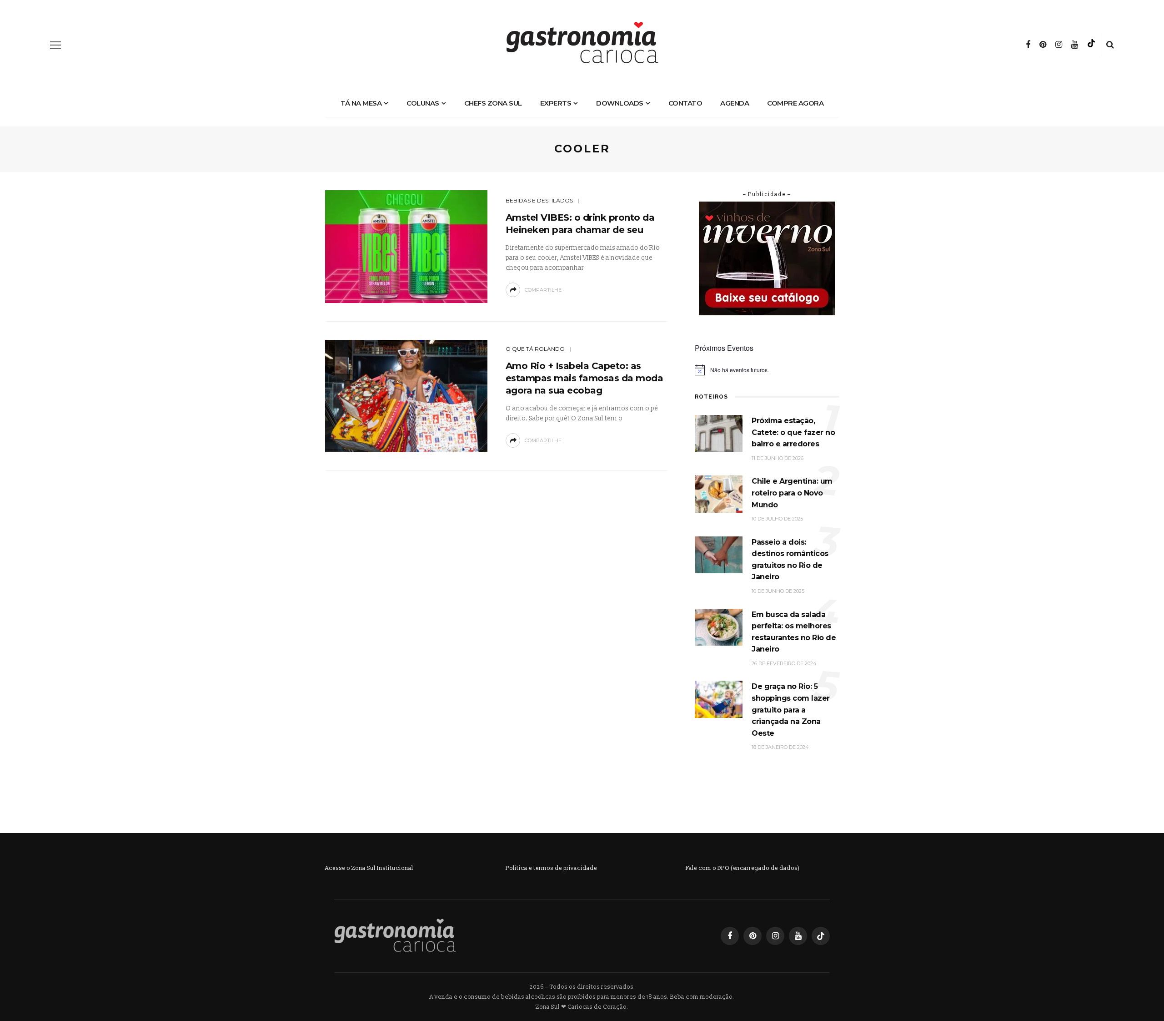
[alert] (767, 369)
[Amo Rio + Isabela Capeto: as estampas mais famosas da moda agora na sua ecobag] (406, 395)
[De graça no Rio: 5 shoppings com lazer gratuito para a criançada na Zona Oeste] (719, 699)
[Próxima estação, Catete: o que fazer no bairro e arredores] (719, 433)
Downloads (619, 103)
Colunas (422, 103)
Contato (685, 103)
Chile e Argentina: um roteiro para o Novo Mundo (792, 493)
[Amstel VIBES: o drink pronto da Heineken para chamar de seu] (406, 246)
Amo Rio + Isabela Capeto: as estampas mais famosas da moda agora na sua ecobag (584, 378)
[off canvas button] (55, 45)
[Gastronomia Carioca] (395, 935)
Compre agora (795, 103)
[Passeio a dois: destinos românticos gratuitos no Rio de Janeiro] (719, 554)
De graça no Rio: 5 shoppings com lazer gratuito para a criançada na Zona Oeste (791, 709)
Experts (556, 103)
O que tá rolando (535, 348)
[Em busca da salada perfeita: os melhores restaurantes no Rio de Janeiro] (719, 627)
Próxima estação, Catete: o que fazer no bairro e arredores (793, 432)
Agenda (734, 103)
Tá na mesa (361, 103)
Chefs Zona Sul (493, 103)
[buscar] (1110, 45)
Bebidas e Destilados (539, 200)
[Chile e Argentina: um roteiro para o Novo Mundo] (719, 494)
